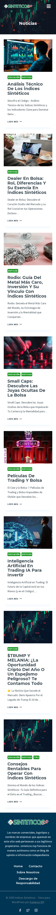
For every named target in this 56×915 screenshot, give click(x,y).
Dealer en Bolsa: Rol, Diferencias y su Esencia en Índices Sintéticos (26, 185)
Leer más (14, 121)
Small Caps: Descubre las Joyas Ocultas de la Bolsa (26, 388)
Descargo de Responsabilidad (28, 881)
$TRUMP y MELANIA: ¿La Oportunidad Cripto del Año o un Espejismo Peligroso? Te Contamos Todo (25, 669)
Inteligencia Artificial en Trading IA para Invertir (24, 567)
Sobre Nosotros (28, 872)
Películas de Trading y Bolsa (24, 478)
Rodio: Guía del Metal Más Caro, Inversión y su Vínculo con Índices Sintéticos (26, 287)
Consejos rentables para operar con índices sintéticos (26, 770)
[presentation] (28, 55)
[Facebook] (20, 910)
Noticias (27, 77)
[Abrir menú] (48, 6)
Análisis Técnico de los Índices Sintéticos (25, 88)
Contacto (35, 866)
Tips (36, 757)
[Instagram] (36, 910)
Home (18, 866)
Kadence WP (37, 902)
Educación (14, 77)
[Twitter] (28, 910)
